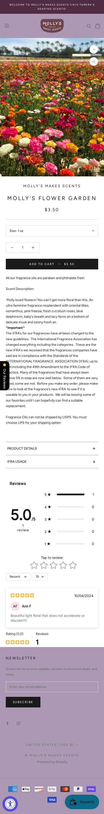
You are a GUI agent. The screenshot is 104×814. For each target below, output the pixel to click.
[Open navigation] (6, 26)
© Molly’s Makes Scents (52, 755)
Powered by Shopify (52, 762)
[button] (69, 494)
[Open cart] (98, 25)
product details (51, 448)
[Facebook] (7, 723)
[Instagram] (18, 723)
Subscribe (23, 702)
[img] (22, 595)
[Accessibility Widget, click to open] (10, 804)
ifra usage (51, 461)
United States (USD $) (50, 745)
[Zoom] (93, 49)
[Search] (89, 26)
